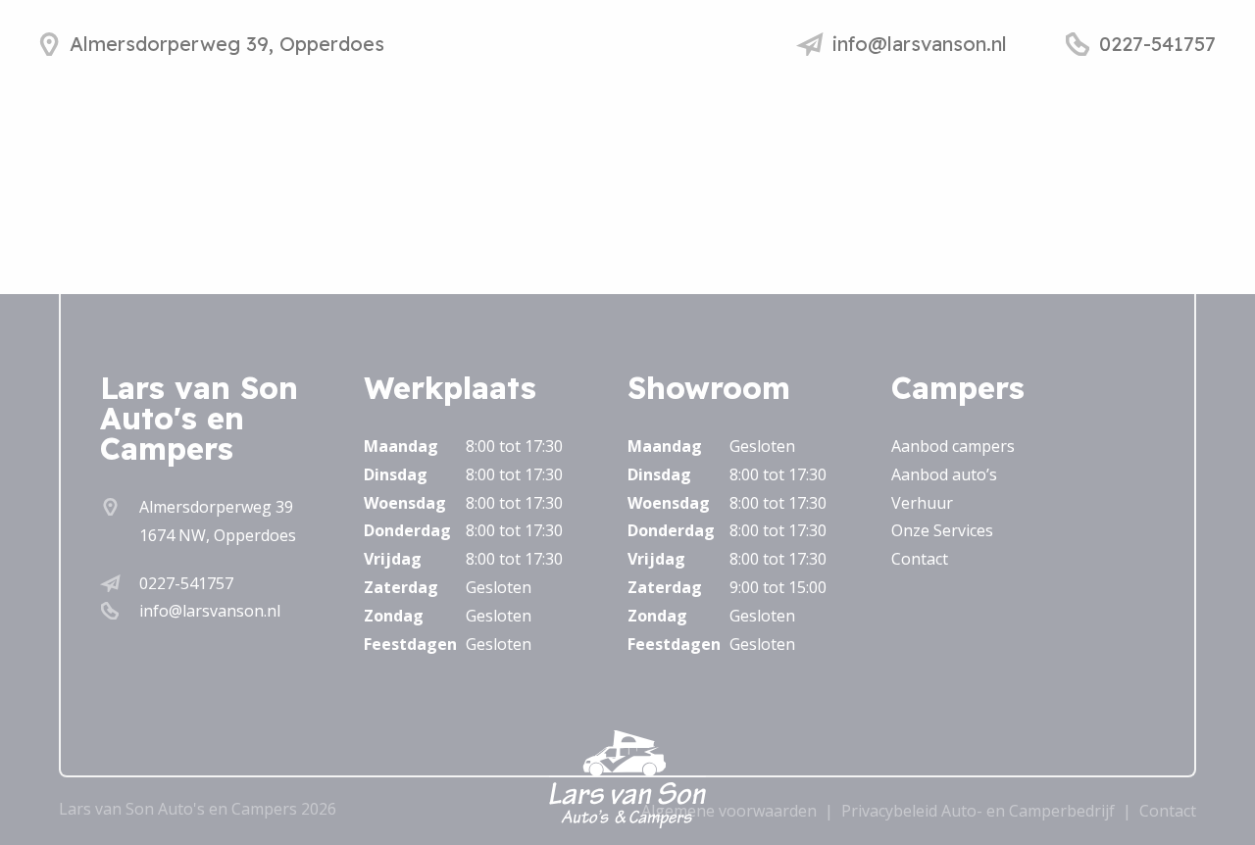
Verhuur (922, 503)
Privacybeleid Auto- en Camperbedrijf (978, 810)
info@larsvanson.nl (209, 610)
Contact (919, 559)
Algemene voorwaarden (729, 810)
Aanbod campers (953, 446)
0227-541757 (186, 583)
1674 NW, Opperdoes (217, 535)
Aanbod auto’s (944, 474)
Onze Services (942, 530)
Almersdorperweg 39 (216, 507)
